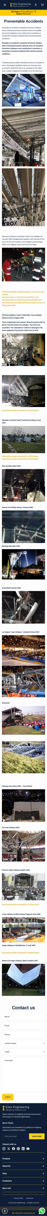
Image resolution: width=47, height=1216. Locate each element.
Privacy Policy (18, 1198)
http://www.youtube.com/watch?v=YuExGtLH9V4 (20, 904)
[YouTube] (28, 1148)
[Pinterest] (18, 1148)
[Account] (36, 5)
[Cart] (42, 5)
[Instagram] (3, 1148)
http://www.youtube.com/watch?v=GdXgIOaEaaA (20, 953)
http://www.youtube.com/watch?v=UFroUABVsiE (20, 459)
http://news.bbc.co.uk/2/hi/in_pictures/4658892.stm (22, 300)
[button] (5, 1211)
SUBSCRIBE (37, 1136)
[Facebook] (13, 1148)
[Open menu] (4, 4)
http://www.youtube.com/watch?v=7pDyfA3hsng (20, 410)
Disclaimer (29, 1198)
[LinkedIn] (23, 1148)
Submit (8, 1097)
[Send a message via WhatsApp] (42, 1211)
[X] (8, 1148)
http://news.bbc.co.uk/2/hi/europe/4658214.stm (20, 297)
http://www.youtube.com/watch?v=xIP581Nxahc (20, 456)
